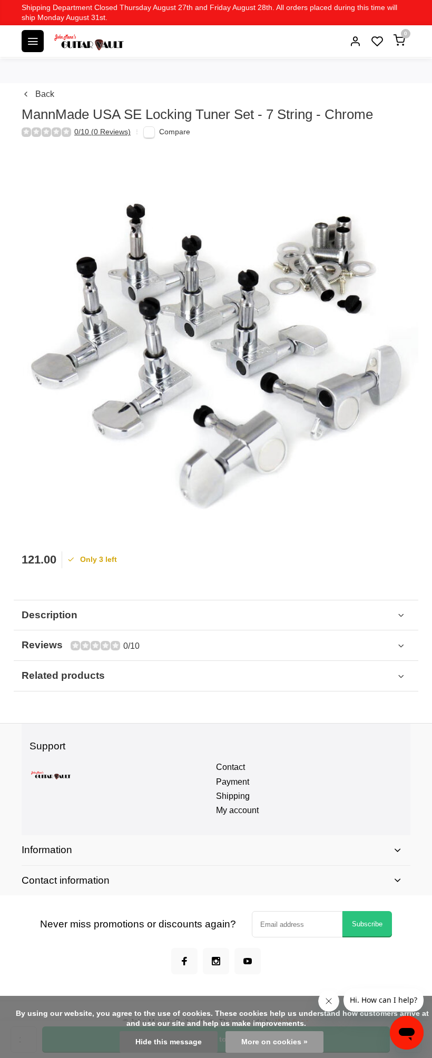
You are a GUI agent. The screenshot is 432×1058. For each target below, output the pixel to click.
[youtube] (247, 961)
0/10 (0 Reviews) (102, 132)
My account (237, 810)
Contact (230, 767)
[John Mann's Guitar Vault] (88, 41)
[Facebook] (184, 961)
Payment (232, 781)
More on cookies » (274, 1042)
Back (44, 94)
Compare (174, 132)
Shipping (233, 796)
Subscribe (367, 924)
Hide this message (168, 1042)
